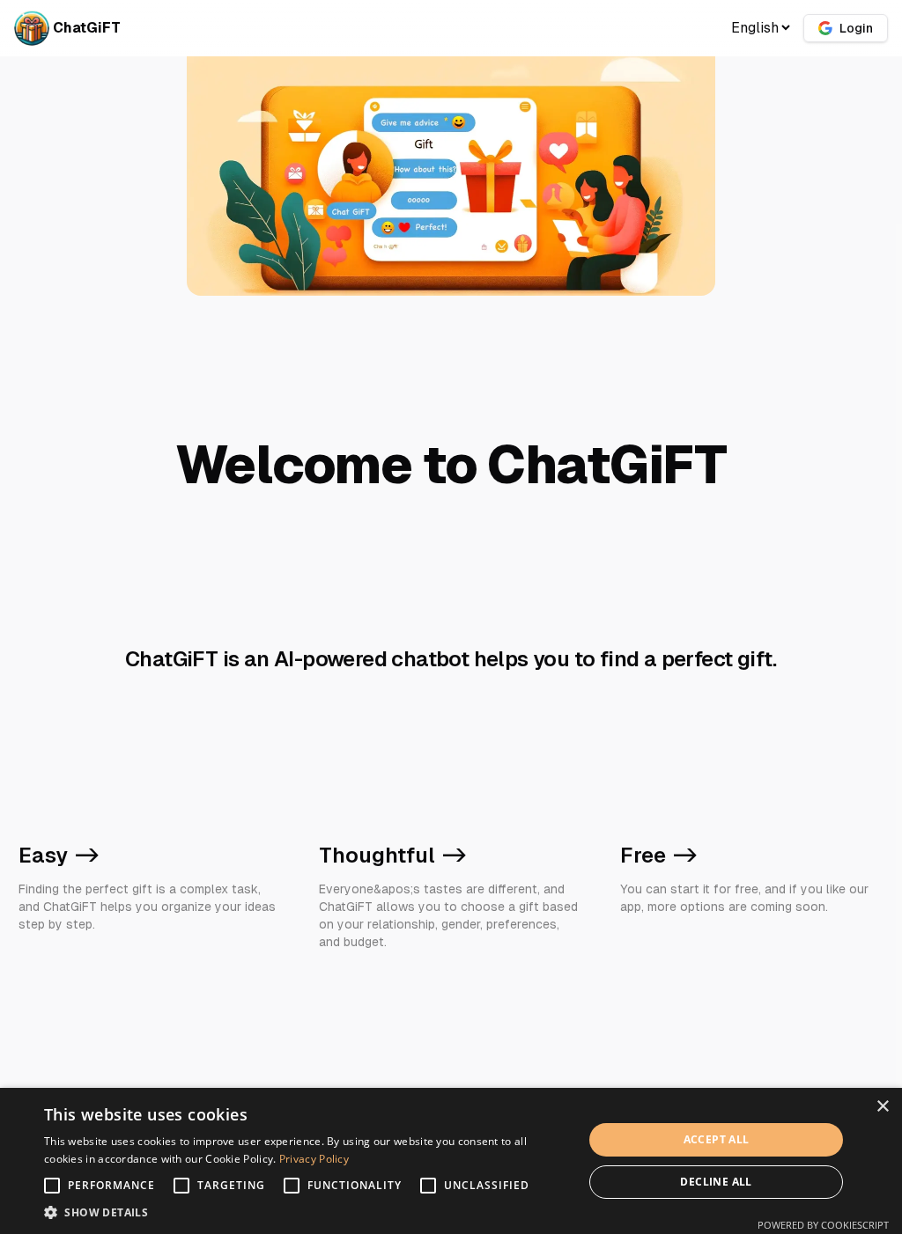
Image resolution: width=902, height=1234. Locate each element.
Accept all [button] (717, 1139)
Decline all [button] (715, 1181)
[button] (305, 1212)
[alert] (451, 1161)
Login (856, 28)
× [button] (882, 1106)
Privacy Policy (314, 1158)
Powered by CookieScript (823, 1224)
